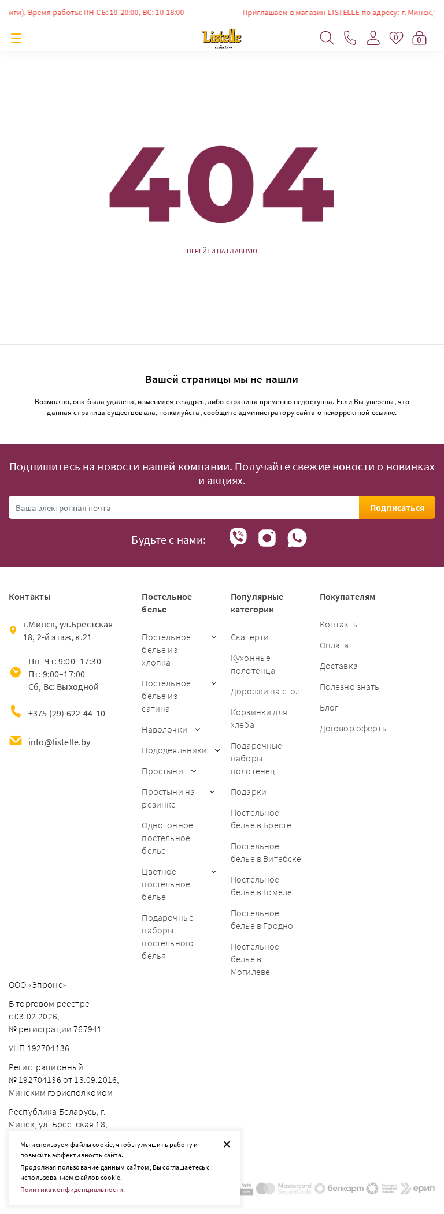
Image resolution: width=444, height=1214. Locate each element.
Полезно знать (350, 686)
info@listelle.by (59, 742)
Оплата (334, 645)
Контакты (339, 624)
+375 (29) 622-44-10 (66, 713)
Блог (329, 707)
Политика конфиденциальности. (72, 1189)
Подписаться (397, 507)
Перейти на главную (222, 251)
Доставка (339, 665)
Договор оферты (354, 728)
